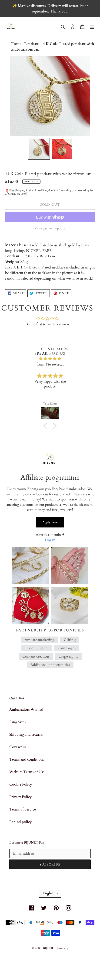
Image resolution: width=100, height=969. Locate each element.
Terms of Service (22, 809)
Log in (50, 539)
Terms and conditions (26, 759)
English (48, 893)
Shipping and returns (26, 734)
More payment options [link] (50, 228)
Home (16, 43)
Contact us (17, 747)
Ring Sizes (17, 722)
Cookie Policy (20, 784)
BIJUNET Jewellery (55, 948)
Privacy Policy (20, 796)
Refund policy (20, 821)
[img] (50, 359)
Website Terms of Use (26, 771)
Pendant (32, 43)
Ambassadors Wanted (26, 709)
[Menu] (92, 26)
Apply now (50, 522)
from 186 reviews (50, 364)
